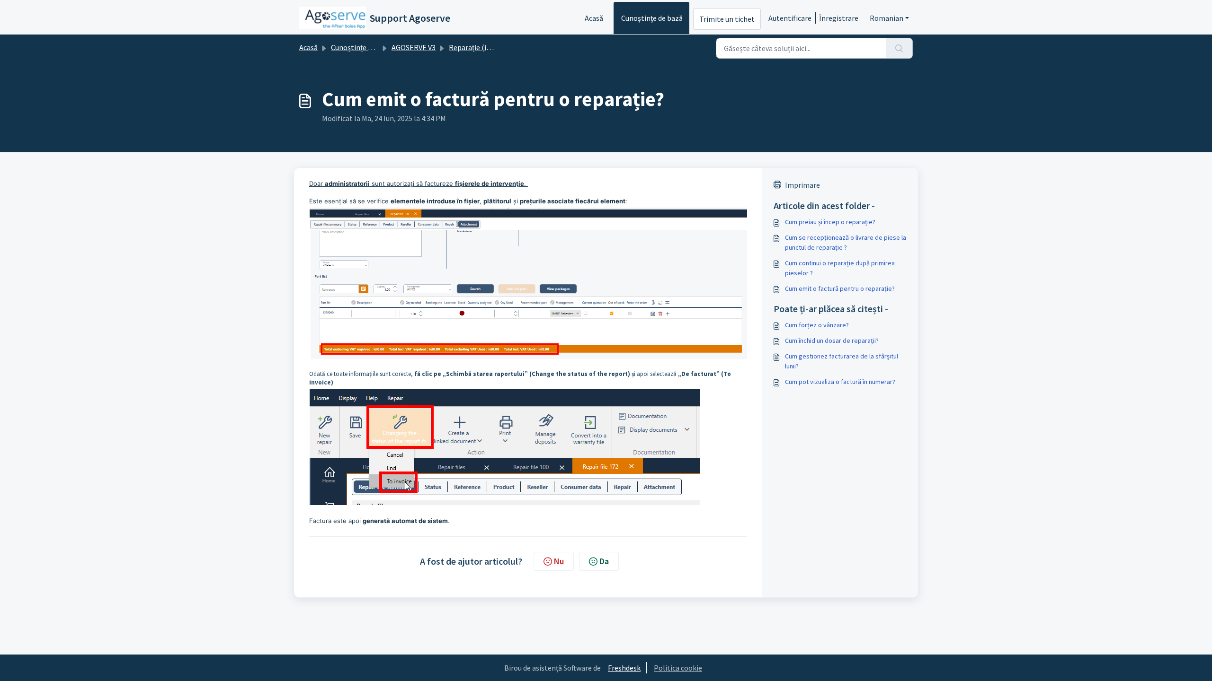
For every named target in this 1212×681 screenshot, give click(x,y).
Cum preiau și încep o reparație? (830, 222)
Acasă (594, 18)
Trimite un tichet (727, 19)
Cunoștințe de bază (652, 18)
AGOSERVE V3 (414, 47)
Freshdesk (624, 667)
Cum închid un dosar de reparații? (832, 340)
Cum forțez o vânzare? (817, 325)
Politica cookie (678, 667)
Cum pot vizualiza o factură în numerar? (840, 381)
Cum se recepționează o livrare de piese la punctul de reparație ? (845, 242)
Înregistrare (838, 18)
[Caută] (899, 48)
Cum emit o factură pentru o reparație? (840, 288)
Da (604, 561)
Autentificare (789, 18)
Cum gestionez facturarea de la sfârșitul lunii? (841, 361)
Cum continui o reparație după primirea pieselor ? (840, 268)
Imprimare (802, 185)
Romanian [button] (886, 18)
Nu (559, 561)
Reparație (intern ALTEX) (488, 47)
